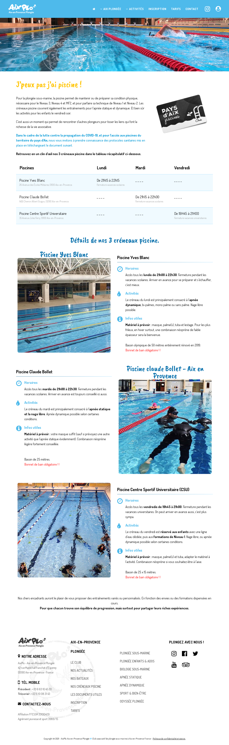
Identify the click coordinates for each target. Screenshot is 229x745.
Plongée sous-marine (135, 653)
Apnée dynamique (132, 685)
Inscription (79, 702)
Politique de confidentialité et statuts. (169, 738)
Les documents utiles (86, 694)
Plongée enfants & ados (137, 661)
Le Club (76, 662)
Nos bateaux (80, 678)
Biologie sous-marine (135, 669)
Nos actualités (82, 670)
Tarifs (75, 711)
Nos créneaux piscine (86, 686)
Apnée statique (131, 677)
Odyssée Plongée (132, 701)
